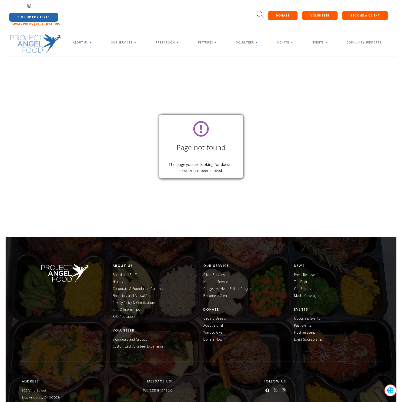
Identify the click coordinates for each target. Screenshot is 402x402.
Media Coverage (306, 295)
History (118, 281)
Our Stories (302, 288)
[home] (35, 43)
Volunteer (319, 15)
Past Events (302, 325)
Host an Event (304, 332)
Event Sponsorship (308, 339)
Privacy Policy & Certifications (134, 302)
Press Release (304, 274)
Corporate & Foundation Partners (138, 288)
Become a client (365, 15)
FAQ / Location (124, 316)
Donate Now (212, 339)
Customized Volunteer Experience (138, 346)
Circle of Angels (214, 318)
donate (282, 15)
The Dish (300, 281)
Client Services (214, 274)
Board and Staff (124, 274)
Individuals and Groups (130, 339)
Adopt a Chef (213, 325)
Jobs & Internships (126, 309)
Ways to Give (212, 332)
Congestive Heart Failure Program (228, 288)
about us (123, 265)
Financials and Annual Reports (135, 295)
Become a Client (215, 295)
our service (216, 265)
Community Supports (364, 42)
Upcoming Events (307, 318)
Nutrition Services (216, 281)
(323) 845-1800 (160, 390)
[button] (80, 42)
